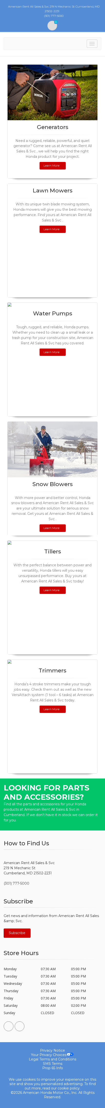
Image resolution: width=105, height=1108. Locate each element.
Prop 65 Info (52, 1068)
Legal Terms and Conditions (52, 1059)
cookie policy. (69, 1088)
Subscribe (17, 933)
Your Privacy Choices (48, 1055)
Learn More (51, 165)
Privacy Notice (52, 1050)
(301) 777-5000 (16, 883)
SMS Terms (52, 1063)
